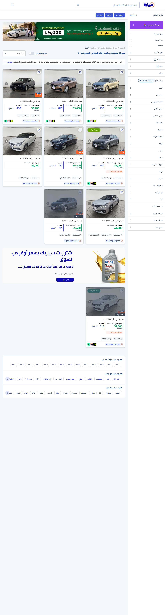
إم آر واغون (47, 378)
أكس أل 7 (28, 378)
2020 (78, 364)
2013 (22, 364)
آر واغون (11, 378)
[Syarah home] (149, 5)
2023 (102, 364)
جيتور (18, 393)
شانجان (74, 393)
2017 (54, 364)
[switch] (31, 53)
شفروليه (84, 393)
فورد (26, 393)
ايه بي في (58, 378)
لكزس (41, 393)
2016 (46, 364)
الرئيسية (122, 48)
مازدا (57, 393)
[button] (14, 53)
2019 (70, 364)
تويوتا (117, 393)
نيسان (93, 393)
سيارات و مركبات (111, 48)
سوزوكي (120, 15)
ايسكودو (99, 378)
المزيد (10, 61)
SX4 (37, 378)
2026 (117, 364)
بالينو (109, 15)
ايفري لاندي (70, 378)
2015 (38, 364)
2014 (30, 364)
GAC (33, 393)
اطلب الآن (66, 279)
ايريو (107, 378)
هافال (65, 393)
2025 (110, 364)
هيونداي (108, 393)
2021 (86, 364)
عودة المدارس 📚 (152, 25)
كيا (100, 393)
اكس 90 (116, 378)
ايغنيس (89, 378)
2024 (100, 15)
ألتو (20, 378)
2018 (62, 364)
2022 (94, 364)
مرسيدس (9, 393)
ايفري (80, 378)
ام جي (49, 393)
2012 (14, 364)
